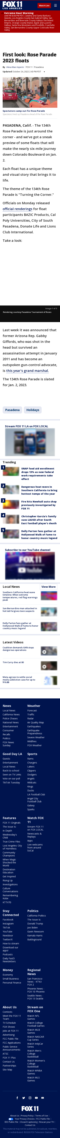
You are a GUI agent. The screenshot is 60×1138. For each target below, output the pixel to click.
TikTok (6, 927)
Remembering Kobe (10, 897)
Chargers (32, 762)
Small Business (11, 978)
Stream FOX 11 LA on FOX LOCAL (26, 426)
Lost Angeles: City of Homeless (12, 847)
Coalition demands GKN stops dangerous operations (18, 649)
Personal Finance (12, 982)
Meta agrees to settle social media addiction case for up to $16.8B (19, 680)
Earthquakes (34, 726)
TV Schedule (9, 1022)
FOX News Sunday (8, 744)
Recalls (6, 734)
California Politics (36, 915)
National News (11, 722)
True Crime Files (11, 841)
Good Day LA (12, 754)
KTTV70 (7, 902)
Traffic (30, 714)
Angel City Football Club (34, 800)
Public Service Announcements (11, 1048)
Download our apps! (10, 949)
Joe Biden (32, 927)
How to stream (11, 943)
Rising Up (8, 880)
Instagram (8, 923)
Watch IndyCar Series (35, 1045)
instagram (30, 1097)
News (7, 706)
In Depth (7, 830)
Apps (30, 840)
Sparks (30, 809)
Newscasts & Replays (34, 835)
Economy (8, 974)
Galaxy (30, 805)
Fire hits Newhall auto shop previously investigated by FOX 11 (38, 505)
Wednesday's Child (10, 836)
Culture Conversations (10, 890)
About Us (9, 1007)
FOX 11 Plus (9, 1057)
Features (9, 818)
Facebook (8, 919)
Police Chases (10, 718)
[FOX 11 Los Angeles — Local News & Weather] (12, 5)
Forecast (32, 710)
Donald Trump (35, 923)
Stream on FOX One (35, 1009)
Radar (30, 718)
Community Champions (9, 854)
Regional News (33, 972)
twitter (23, 1097)
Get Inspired (9, 876)
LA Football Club (36, 794)
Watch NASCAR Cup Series (35, 1038)
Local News (11, 587)
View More (49, 587)
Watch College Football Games (35, 1024)
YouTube (7, 931)
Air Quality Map (35, 722)
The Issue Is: (9, 826)
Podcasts (8, 954)
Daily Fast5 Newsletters (9, 960)
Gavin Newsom (35, 931)
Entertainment (10, 726)
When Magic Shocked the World (9, 862)
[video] (49, 651)
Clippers (31, 770)
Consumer (8, 730)
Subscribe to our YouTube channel (27, 550)
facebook (17, 1097)
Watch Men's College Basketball (34, 1053)
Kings (30, 786)
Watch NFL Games (33, 1017)
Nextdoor (8, 935)
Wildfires (31, 741)
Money (8, 970)
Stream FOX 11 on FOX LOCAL (35, 828)
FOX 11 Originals (11, 822)
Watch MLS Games (33, 1079)
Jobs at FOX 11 (11, 1030)
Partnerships (9, 1065)
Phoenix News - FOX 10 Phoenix (35, 990)
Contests (7, 1011)
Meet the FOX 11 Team (12, 1017)
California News (11, 714)
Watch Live (44, 5)
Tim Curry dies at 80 (13, 662)
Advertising (8, 1034)
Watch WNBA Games (34, 1072)
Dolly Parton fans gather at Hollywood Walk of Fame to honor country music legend (39, 535)
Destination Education (9, 871)
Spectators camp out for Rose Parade (24, 110)
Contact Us (9, 1061)
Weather (33, 706)
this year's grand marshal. (27, 370)
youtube (36, 1097)
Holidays (32, 410)
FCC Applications (12, 1042)
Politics (6, 738)
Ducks (30, 790)
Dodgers (32, 774)
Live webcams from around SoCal (35, 847)
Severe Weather (35, 737)
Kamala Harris (34, 935)
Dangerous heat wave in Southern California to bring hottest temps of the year (39, 490)
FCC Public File (10, 1038)
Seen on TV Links (12, 774)
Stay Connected (11, 913)
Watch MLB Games (33, 1031)
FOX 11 (29, 67)
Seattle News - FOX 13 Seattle (35, 997)
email (42, 1097)
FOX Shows (9, 1026)
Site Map (7, 1069)
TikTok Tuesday (11, 782)
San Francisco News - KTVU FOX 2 (34, 981)
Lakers (30, 766)
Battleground (34, 939)
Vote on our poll (11, 778)
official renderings (17, 209)
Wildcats (31, 782)
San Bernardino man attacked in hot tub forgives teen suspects (20, 609)
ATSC (5, 1053)
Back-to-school (11, 770)
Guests (6, 758)
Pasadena (39, 67)
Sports (32, 754)
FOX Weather (34, 745)
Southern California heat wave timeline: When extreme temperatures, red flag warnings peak (20, 596)
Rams (30, 758)
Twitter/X (7, 939)
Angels (30, 778)
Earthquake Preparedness (34, 732)
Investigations (10, 884)
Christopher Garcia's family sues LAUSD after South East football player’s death (39, 520)
